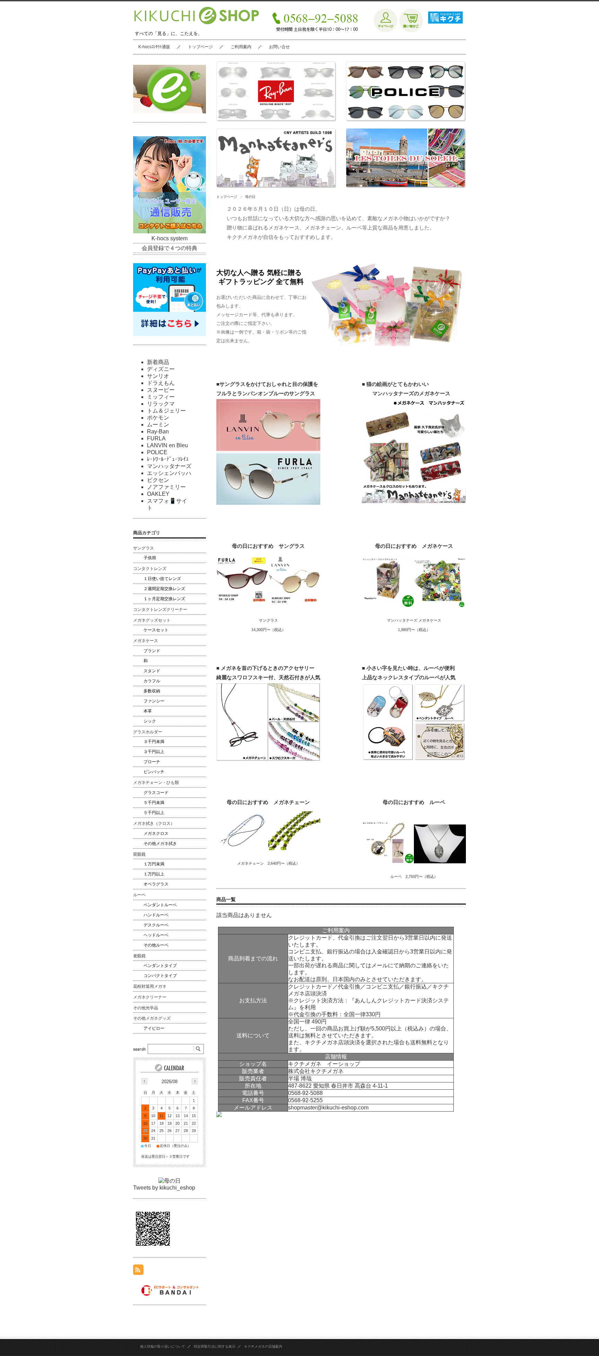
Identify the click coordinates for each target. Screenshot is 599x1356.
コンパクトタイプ (160, 975)
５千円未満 (154, 802)
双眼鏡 (139, 854)
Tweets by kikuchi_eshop (164, 1188)
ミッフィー (161, 397)
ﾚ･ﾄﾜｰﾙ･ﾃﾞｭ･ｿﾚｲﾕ (168, 459)
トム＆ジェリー (166, 411)
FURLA (156, 438)
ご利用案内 (241, 46)
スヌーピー (161, 390)
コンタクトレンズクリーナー (160, 609)
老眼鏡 (139, 955)
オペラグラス (156, 884)
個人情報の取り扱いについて (162, 1346)
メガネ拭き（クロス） (154, 823)
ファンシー (154, 701)
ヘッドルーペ (156, 935)
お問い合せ (279, 46)
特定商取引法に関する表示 (214, 1346)
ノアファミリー (166, 487)
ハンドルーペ (156, 915)
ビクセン (158, 480)
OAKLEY (158, 494)
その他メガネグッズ (152, 1018)
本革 (148, 711)
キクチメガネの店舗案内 (263, 1346)
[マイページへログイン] (385, 31)
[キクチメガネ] (444, 31)
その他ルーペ (156, 945)
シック (150, 721)
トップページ (200, 46)
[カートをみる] (411, 31)
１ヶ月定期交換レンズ (164, 598)
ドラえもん (161, 383)
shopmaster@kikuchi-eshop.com (328, 1108)
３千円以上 (154, 751)
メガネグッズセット (152, 620)
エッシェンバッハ (169, 473)
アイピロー (154, 1028)
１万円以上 (154, 874)
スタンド (152, 670)
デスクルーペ (156, 925)
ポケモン (158, 418)
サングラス (143, 548)
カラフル (152, 681)
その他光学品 (145, 1007)
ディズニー (161, 369)
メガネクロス (156, 833)
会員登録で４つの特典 (169, 248)
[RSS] (138, 1271)
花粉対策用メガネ (149, 986)
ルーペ (139, 894)
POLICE (157, 452)
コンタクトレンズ (149, 568)
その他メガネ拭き (160, 843)
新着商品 (158, 362)
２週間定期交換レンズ (164, 588)
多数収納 (152, 691)
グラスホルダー (147, 731)
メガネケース (145, 640)
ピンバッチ (154, 771)
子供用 (150, 557)
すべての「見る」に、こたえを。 (168, 33)
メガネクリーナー (149, 997)
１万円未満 (154, 864)
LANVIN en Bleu (167, 445)
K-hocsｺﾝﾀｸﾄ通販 (154, 46)
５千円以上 (154, 812)
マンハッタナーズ (169, 466)
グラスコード (156, 792)
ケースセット (156, 630)
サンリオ (158, 376)
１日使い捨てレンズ (162, 578)
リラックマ (161, 404)
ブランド (152, 650)
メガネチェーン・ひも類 (156, 782)
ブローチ (152, 761)
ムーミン (158, 424)
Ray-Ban (158, 431)
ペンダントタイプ (160, 965)
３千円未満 (154, 741)
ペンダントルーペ (160, 904)
